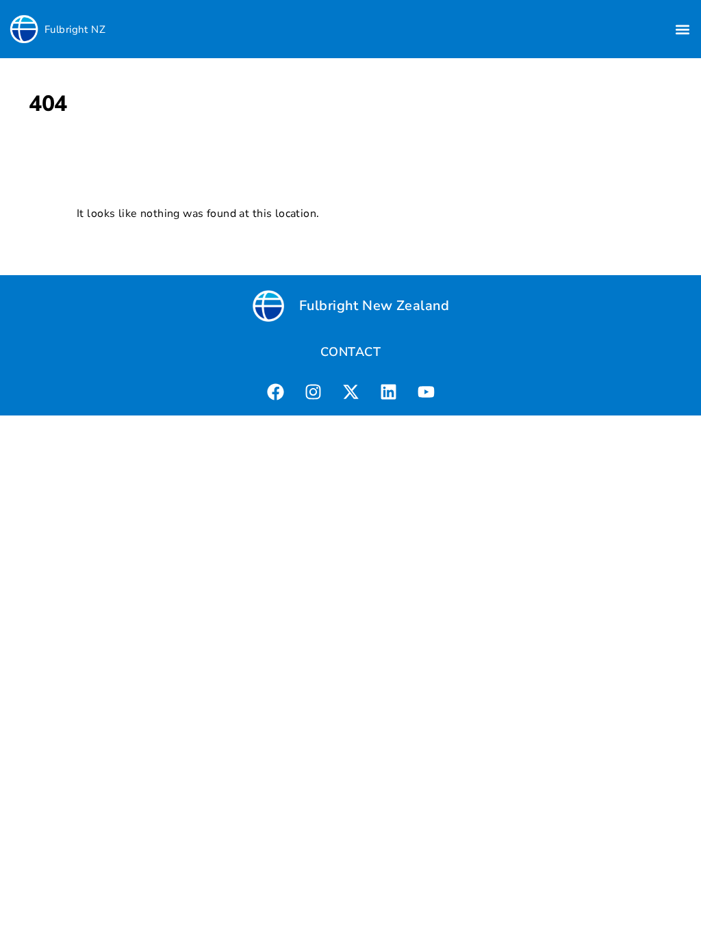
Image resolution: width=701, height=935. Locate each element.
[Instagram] (313, 391)
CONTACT (350, 352)
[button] (683, 29)
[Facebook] (275, 391)
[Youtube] (426, 391)
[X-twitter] (350, 391)
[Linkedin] (388, 391)
